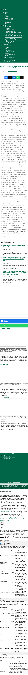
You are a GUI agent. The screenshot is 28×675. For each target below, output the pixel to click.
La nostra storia (8, 43)
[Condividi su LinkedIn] (14, 77)
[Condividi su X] (10, 77)
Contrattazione (8, 21)
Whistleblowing (6, 61)
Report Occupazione (9, 41)
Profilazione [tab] (2, 598)
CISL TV (7, 53)
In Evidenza (8, 50)
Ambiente (7, 13)
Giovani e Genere (9, 19)
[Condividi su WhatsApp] (18, 77)
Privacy (4, 58)
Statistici (20, 515)
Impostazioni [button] (3, 517)
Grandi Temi (5, 12)
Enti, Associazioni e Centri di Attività (13, 35)
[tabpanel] (14, 572)
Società (7, 16)
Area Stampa (6, 44)
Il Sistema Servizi (9, 34)
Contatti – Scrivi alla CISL (8, 57)
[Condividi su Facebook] (6, 77)
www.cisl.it (2, 533)
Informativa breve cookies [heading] (5, 491)
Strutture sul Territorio (10, 29)
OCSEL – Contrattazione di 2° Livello (13, 37)
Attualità (7, 47)
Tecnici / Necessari (5, 515)
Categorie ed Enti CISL (10, 54)
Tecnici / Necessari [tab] (4, 541)
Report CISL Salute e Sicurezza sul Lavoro (14, 40)
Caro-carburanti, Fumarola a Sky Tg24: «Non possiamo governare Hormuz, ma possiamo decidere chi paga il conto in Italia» (13, 418)
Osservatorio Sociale (10, 38)
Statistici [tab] (2, 653)
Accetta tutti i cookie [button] (14, 518)
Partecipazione (8, 22)
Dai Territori (7, 56)
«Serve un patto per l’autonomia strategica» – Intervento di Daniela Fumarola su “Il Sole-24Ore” (14, 384)
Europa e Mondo (9, 18)
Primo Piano (8, 45)
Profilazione (14, 515)
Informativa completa (5, 511)
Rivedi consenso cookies (14, 482)
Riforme (7, 24)
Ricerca (4, 11)
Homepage (5, 9)
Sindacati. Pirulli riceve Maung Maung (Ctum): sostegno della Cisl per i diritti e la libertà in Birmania (14, 259)
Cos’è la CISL (8, 26)
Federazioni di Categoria (10, 31)
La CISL (4, 25)
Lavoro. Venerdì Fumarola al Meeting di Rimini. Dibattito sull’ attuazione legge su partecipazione (15, 246)
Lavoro (6, 15)
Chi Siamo (7, 28)
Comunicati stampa (9, 51)
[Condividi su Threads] (22, 77)
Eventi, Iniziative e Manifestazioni (13, 32)
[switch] (0, 600)
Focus (6, 48)
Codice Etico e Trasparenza (9, 60)
